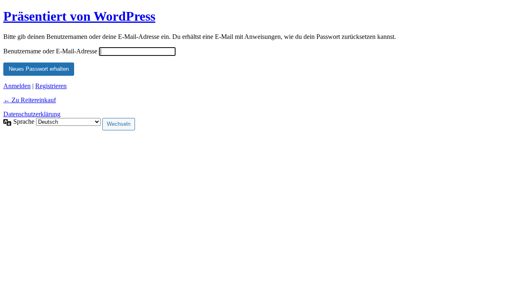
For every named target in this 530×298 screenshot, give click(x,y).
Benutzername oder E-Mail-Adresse (50, 51)
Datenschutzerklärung (31, 114)
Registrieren (51, 85)
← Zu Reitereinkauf (29, 99)
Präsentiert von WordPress (79, 16)
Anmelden (17, 85)
